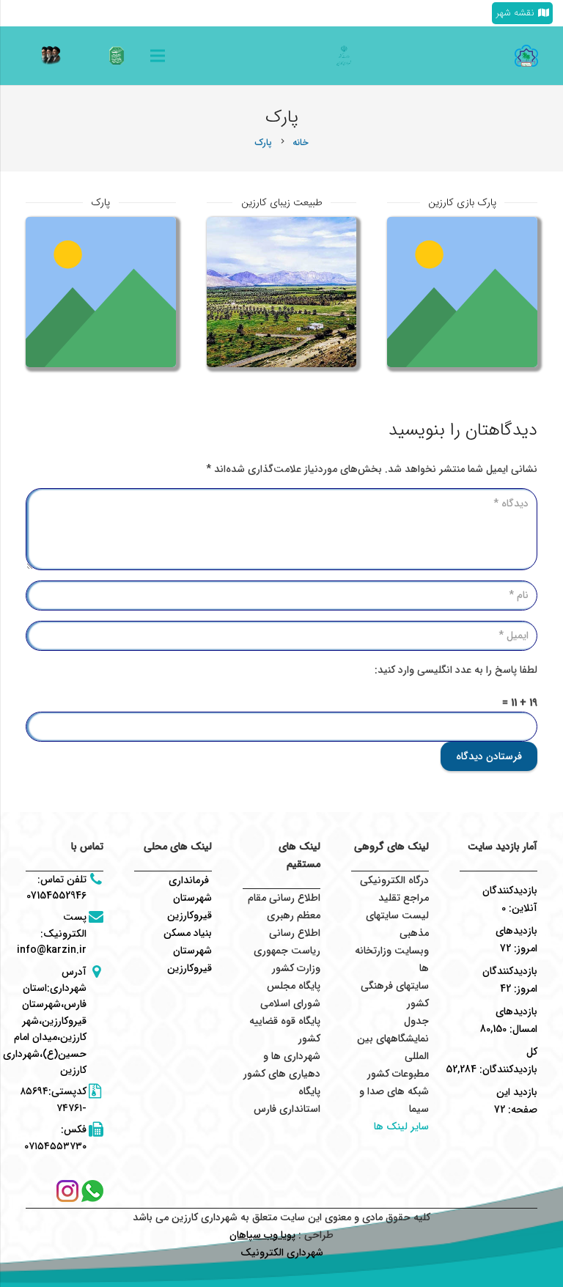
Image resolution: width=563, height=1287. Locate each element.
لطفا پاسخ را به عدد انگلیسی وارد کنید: (456, 670)
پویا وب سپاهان (262, 1235)
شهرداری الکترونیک (281, 1252)
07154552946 (56, 896)
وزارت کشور (296, 968)
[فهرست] (157, 55)
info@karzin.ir (52, 950)
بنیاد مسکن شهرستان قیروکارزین (187, 950)
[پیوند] (117, 56)
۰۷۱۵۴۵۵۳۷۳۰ (55, 1146)
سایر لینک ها (401, 1126)
